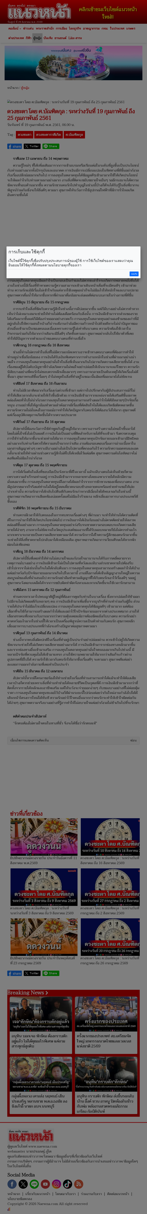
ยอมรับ (134, 274)
